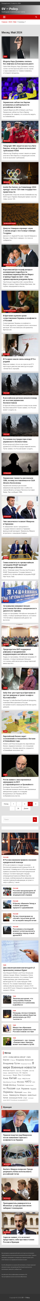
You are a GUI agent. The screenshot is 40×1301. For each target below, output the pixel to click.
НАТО (28, 1081)
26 (18, 808)
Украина (25, 1088)
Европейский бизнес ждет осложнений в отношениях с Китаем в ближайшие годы (19, 738)
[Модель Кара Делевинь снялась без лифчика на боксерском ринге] (20, 47)
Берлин (6, 1060)
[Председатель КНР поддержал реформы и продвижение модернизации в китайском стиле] (20, 635)
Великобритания (10, 223)
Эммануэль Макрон (18, 1095)
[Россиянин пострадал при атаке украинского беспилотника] (20, 425)
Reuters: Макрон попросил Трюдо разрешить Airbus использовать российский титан (18, 1171)
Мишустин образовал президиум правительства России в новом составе (24, 1029)
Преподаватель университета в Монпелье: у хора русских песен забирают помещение (17, 1205)
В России (12, 1060)
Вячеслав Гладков (9, 1070)
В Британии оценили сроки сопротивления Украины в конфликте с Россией (19, 318)
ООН (33, 1082)
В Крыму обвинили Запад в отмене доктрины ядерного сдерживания (24, 905)
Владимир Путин (11, 1063)
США (5, 56)
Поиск (35, 819)
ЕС (20, 1073)
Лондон (19, 1078)
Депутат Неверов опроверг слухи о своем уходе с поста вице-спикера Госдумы (19, 230)
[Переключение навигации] (4, 17)
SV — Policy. (10, 9)
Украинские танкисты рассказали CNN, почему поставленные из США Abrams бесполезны (19, 480)
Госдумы (25, 1070)
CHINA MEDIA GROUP (17, 1057)
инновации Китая (15, 1098)
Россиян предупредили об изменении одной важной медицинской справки (24, 893)
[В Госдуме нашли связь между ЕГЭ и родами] (20, 345)
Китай (6, 557)
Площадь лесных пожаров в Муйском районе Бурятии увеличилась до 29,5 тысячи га (24, 1016)
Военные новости (23, 1067)
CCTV (5, 1057)
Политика (20, 1085)
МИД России (26, 1078)
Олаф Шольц (9, 1085)
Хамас (25, 1092)
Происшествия (29, 1085)
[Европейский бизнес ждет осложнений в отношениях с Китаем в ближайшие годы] (20, 722)
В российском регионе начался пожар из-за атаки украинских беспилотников (20, 400)
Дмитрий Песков (13, 1073)
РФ (4, 1089)
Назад (6, 804)
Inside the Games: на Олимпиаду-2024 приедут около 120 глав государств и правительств (19, 189)
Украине (33, 1089)
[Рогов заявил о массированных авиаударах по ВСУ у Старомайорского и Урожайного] (20, 766)
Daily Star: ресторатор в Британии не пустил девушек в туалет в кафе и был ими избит (19, 695)
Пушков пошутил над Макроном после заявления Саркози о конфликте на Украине (17, 1137)
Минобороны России (9, 1082)
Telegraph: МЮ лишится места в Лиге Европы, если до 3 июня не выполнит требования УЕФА (19, 148)
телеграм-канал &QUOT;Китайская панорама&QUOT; (18, 1099)
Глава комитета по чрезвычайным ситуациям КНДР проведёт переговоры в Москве (18, 564)
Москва (20, 1082)
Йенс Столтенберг (24, 1075)
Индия (15, 1075)
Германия (7, 473)
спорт (25, 1098)
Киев (5, 1078)
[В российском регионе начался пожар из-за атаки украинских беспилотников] (20, 384)
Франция (7, 141)
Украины (8, 1092)
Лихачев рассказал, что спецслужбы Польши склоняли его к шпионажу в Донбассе (24, 1001)
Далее (26, 808)
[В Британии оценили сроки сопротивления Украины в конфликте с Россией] (20, 302)
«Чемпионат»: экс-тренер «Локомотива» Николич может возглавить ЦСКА (24, 1042)
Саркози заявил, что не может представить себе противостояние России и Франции (18, 1239)
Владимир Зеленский (24, 1060)
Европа (24, 1073)
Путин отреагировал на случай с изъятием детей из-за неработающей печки (24, 918)
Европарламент (7, 1075)
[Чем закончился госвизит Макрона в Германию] (20, 507)
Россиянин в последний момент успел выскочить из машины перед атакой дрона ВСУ (24, 932)
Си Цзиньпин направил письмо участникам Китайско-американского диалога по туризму (20, 608)
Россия (6, 354)
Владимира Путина (26, 1063)
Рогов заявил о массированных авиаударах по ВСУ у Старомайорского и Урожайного (18, 782)
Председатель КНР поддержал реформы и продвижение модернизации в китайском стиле (18, 651)
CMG (28, 1057)
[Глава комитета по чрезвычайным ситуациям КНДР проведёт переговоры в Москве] (20, 548)
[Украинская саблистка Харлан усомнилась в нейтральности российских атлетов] (20, 88)
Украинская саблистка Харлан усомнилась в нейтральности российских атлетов (16, 104)
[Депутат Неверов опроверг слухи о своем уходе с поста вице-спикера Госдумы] (20, 214)
